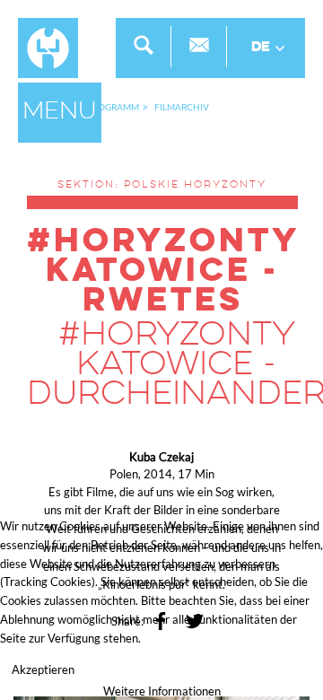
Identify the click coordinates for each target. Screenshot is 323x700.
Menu (59, 112)
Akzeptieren (43, 669)
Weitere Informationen (162, 691)
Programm (113, 106)
